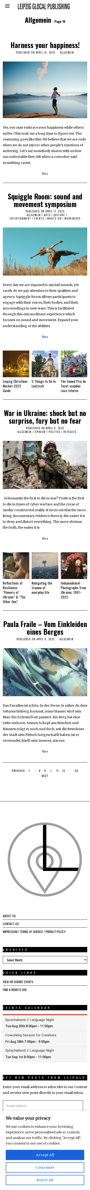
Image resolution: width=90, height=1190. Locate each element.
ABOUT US (9, 915)
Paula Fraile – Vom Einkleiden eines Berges (45, 628)
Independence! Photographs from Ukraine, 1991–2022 (73, 589)
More (45, 173)
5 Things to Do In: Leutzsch (44, 383)
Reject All (45, 1180)
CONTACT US (11, 923)
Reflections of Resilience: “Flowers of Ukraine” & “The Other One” (14, 592)
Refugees (69, 432)
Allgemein (67, 52)
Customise (45, 1167)
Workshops (72, 218)
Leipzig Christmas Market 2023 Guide (15, 386)
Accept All (45, 1155)
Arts (47, 215)
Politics (54, 432)
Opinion (40, 432)
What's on (54, 218)
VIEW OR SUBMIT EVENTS (18, 981)
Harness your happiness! (45, 45)
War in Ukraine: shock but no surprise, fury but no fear (45, 417)
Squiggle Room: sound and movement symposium (45, 200)
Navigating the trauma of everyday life (42, 587)
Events (39, 218)
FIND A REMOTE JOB (15, 989)
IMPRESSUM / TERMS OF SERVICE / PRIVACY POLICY (34, 931)
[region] (45, 1150)
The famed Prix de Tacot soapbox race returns (73, 386)
